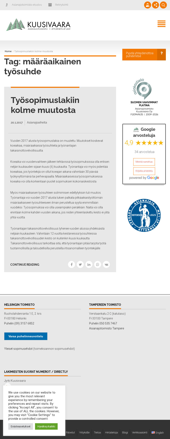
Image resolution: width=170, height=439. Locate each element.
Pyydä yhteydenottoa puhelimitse (139, 54)
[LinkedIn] (88, 264)
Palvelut (70, 432)
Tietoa (97, 432)
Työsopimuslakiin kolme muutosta (45, 105)
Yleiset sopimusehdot (18, 348)
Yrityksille (84, 432)
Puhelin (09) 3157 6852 (19, 323)
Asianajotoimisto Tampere (106, 328)
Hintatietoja (111, 432)
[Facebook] (71, 264)
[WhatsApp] (97, 264)
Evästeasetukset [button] (20, 426)
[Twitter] (80, 264)
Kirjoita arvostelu (144, 171)
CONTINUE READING (24, 264)
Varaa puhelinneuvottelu (25, 336)
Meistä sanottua (144, 161)
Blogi (125, 432)
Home (8, 51)
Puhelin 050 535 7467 (103, 323)
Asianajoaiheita (37, 122)
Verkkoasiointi (139, 432)
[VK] (106, 264)
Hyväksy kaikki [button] (46, 426)
